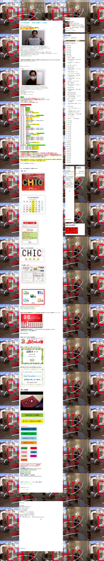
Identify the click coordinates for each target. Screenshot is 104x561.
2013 (68, 153)
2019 (68, 142)
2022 (68, 52)
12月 (69, 56)
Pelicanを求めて (70, 87)
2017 (68, 146)
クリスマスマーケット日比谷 (73, 73)
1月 (69, 138)
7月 (69, 128)
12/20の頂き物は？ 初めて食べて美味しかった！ (74, 76)
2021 (68, 54)
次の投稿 (22, 494)
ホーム (41, 494)
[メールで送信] (35, 482)
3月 (69, 135)
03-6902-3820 (25, 333)
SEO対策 (85, 173)
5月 (69, 131)
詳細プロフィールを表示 (70, 30)
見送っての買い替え (71, 98)
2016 (68, 148)
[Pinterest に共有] (41, 482)
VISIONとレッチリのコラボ (73, 81)
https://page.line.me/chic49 (28, 307)
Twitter (33, 59)
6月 (69, 129)
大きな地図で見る (22, 548)
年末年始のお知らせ (71, 92)
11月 (69, 120)
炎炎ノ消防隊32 (70, 82)
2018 (68, 144)
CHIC (73, 21)
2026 (68, 45)
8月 (69, 126)
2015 (68, 150)
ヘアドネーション (71, 116)
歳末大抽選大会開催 (71, 94)
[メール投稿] (33, 482)
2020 (68, 141)
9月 (69, 124)
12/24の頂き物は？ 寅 (72, 71)
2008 (68, 162)
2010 (68, 159)
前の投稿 (59, 494)
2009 (68, 160)
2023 (68, 51)
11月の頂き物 (70, 106)
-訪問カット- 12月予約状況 (73, 118)
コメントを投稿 (25, 489)
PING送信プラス (79, 173)
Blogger (59, 558)
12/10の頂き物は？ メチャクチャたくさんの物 (74, 96)
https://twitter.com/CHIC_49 (29, 61)
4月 (69, 133)
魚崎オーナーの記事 (28, 483)
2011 (68, 157)
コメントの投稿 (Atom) (42, 499)
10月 (69, 122)
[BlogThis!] (37, 482)
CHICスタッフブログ (32, 5)
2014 (68, 151)
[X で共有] (38, 482)
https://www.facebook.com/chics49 (32, 306)
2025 (68, 47)
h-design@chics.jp (26, 472)
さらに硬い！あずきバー (72, 65)
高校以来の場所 (70, 67)
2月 (69, 137)
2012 (68, 155)
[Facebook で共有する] (39, 482)
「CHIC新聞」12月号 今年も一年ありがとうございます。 (74, 112)
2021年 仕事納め (71, 57)
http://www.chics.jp (26, 471)
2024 (68, 49)
